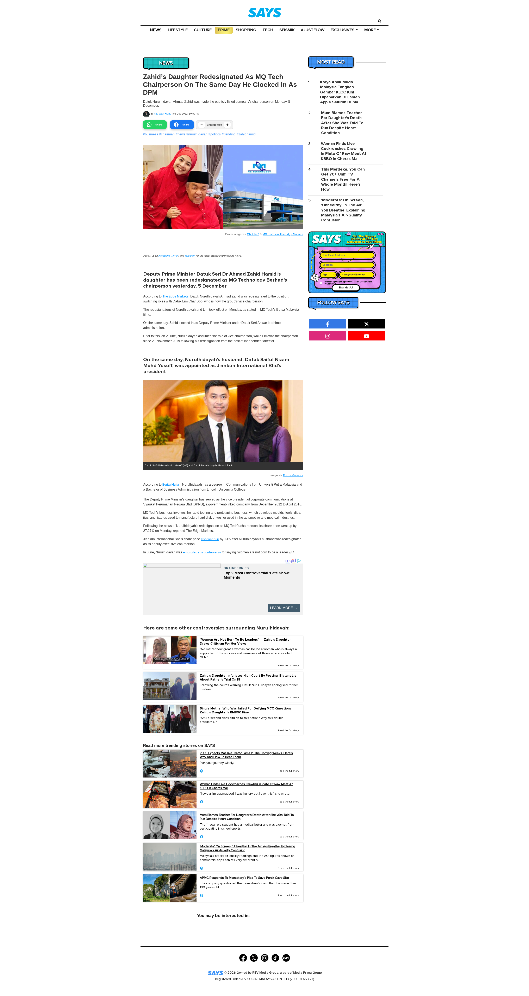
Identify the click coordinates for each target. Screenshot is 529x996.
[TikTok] (275, 957)
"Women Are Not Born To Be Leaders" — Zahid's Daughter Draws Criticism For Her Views (245, 642)
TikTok (174, 255)
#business (150, 134)
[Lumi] (286, 957)
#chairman (167, 134)
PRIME (224, 29)
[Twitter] (254, 957)
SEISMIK (287, 29)
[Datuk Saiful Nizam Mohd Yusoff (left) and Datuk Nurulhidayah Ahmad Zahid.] (223, 421)
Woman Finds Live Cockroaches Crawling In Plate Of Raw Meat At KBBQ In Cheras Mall (246, 786)
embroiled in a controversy (202, 552)
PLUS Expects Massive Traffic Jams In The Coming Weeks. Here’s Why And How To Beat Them (246, 755)
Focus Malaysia (293, 475)
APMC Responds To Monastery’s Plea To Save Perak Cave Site (244, 877)
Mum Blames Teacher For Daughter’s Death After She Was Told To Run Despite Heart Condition (247, 816)
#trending (229, 134)
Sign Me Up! (346, 287)
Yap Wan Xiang (162, 113)
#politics (215, 134)
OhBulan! (253, 234)
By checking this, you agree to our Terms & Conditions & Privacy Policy (348, 283)
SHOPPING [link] (246, 29)
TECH (267, 29)
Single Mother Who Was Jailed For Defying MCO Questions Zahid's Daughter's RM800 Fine (245, 710)
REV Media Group (265, 973)
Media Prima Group (307, 973)
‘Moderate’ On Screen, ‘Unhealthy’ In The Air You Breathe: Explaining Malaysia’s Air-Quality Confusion (247, 848)
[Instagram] (264, 957)
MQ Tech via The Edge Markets (283, 234)
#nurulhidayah (196, 134)
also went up (210, 539)
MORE (370, 29)
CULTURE (203, 29)
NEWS (156, 30)
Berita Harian (171, 484)
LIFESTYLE (178, 29)
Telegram (190, 255)
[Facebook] (243, 957)
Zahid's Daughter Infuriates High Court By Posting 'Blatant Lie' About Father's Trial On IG (248, 678)
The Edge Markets (175, 296)
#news (180, 134)
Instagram (164, 255)
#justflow (312, 29)
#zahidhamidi (246, 134)
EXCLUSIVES (342, 29)
